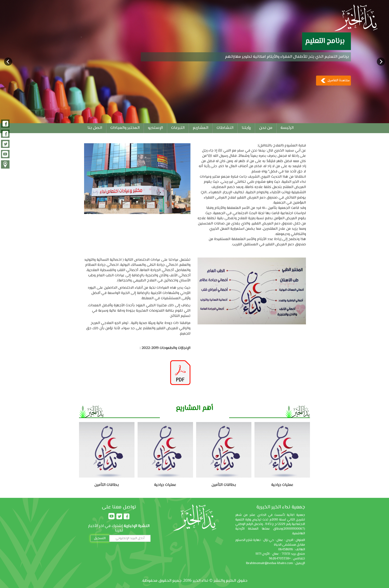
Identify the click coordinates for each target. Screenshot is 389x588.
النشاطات (225, 128)
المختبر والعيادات (125, 128)
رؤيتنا (246, 128)
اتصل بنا (95, 128)
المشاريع (200, 128)
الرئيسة (287, 128)
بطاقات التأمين (165, 485)
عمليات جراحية (107, 485)
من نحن (265, 128)
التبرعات (178, 128)
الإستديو (155, 128)
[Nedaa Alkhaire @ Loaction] (5, 164)
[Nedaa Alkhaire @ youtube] (5, 154)
